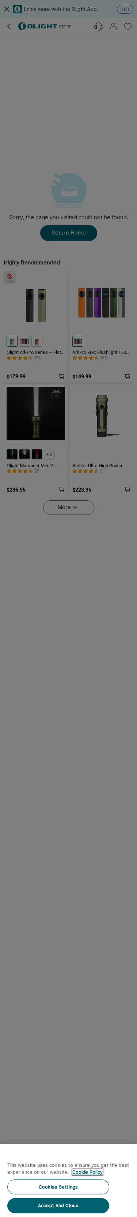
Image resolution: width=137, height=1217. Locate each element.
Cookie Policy (87, 1172)
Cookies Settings (58, 1187)
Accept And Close (58, 1205)
